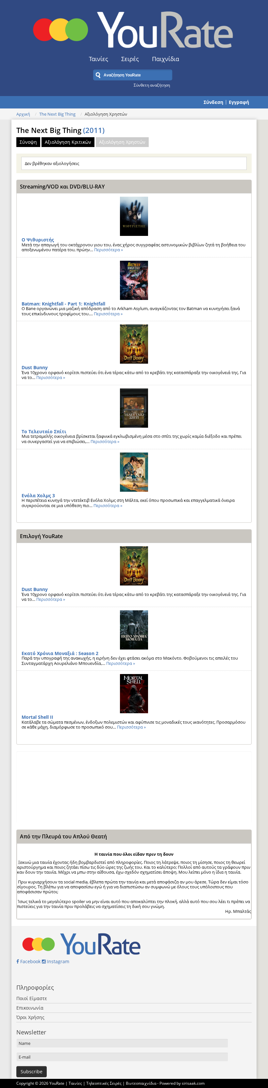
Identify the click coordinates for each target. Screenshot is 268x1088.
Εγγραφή (239, 102)
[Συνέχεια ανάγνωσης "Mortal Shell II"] (134, 693)
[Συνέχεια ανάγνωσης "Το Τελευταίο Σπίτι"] (134, 408)
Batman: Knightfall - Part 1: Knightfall (63, 303)
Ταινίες (98, 59)
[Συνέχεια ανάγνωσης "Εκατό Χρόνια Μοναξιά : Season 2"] (134, 630)
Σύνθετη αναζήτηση (152, 85)
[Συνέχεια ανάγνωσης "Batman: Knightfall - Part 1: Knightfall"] (134, 280)
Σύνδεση (213, 102)
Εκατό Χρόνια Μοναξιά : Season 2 (60, 653)
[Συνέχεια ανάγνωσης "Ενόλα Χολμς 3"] (134, 472)
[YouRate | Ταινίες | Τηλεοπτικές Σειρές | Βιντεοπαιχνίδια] (134, 28)
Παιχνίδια (165, 59)
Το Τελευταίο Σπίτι (44, 431)
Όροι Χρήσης (30, 1017)
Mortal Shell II (37, 717)
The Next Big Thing (57, 114)
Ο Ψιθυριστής (38, 239)
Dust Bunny (35, 367)
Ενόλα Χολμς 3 (38, 495)
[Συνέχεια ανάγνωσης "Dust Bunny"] (134, 344)
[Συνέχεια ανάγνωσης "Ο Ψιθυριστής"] (134, 216)
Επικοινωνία (29, 1008)
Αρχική (23, 114)
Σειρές (130, 59)
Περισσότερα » (108, 250)
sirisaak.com (193, 1083)
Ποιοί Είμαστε (31, 998)
